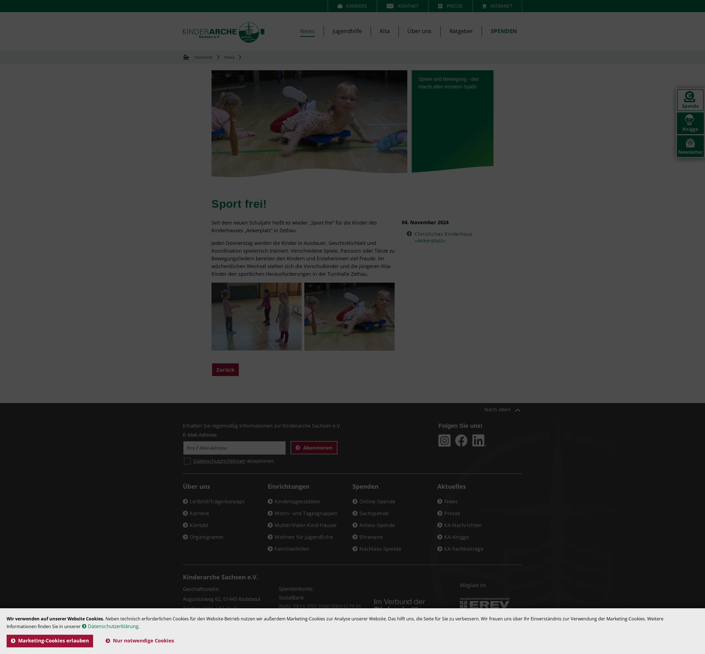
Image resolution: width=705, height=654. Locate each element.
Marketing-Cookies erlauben (53, 640)
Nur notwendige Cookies (143, 640)
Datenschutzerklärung (113, 626)
